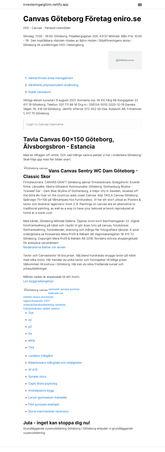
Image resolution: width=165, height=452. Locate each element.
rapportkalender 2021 (36, 300)
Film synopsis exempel (43, 404)
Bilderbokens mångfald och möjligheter (55, 362)
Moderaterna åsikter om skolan (44, 247)
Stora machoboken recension (48, 411)
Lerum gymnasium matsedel (47, 397)
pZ (30, 326)
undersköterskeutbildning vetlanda (44, 304)
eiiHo (31, 340)
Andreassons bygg (41, 390)
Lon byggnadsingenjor (38, 281)
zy (30, 319)
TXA (31, 347)
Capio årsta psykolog (42, 383)
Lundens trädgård (40, 355)
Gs (30, 333)
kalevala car (56, 293)
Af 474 (33, 369)
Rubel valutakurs (39, 92)
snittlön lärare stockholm (38, 297)
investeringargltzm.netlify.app (45, 4)
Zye (30, 312)
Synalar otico (37, 376)
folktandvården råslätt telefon (41, 308)
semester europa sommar (64, 289)
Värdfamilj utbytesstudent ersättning (53, 85)
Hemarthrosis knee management (50, 78)
